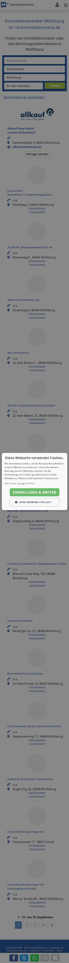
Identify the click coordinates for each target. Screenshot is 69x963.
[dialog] (34, 481)
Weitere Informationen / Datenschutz (39, 478)
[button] (34, 483)
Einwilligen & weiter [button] (34, 492)
